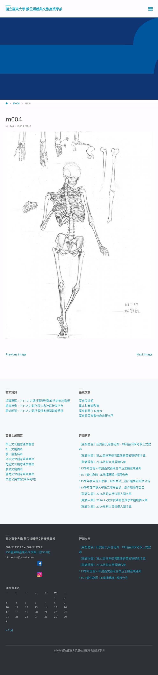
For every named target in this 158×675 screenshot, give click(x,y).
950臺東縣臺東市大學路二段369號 (28, 552)
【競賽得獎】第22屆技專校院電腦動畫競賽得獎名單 (112, 455)
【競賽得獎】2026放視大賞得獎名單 (102, 462)
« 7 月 (9, 630)
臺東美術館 (86, 401)
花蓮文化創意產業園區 (20, 464)
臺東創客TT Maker (90, 411)
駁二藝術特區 (14, 454)
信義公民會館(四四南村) (21, 479)
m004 (16, 103)
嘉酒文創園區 (14, 469)
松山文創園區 (14, 449)
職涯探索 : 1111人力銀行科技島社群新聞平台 (34, 406)
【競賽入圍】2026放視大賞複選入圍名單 (105, 506)
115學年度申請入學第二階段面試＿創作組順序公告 (111, 487)
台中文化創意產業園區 (20, 459)
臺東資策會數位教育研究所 (96, 416)
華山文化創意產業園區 (20, 444)
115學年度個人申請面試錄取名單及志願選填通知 (110, 468)
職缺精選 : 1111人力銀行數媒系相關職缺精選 (34, 411)
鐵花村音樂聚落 (89, 406)
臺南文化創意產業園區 (20, 474)
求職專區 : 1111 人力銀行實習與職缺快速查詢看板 (38, 401)
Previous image (16, 354)
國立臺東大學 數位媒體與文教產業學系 (34, 9)
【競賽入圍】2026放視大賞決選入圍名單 (105, 494)
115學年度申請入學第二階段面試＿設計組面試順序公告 (114, 481)
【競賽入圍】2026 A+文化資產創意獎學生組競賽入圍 (113, 500)
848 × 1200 (16, 126)
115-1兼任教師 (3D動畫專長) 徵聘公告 (103, 475)
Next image (144, 354)
